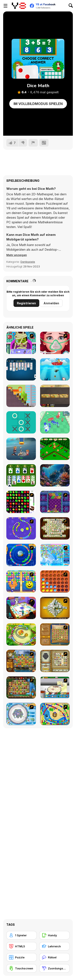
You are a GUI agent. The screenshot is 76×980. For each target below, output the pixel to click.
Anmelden (51, 303)
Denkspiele (27, 261)
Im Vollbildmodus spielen (38, 104)
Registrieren (26, 303)
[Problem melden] (33, 143)
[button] (16, 255)
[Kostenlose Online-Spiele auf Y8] (19, 6)
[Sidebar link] (5, 5)
